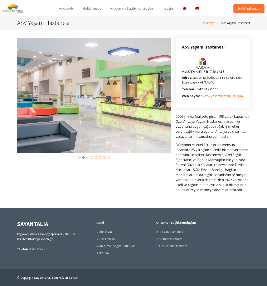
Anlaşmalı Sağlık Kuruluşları (132, 8)
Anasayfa (209, 23)
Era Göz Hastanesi (171, 231)
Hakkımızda (92, 8)
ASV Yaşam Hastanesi (173, 246)
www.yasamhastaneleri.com (223, 96)
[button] (79, 157)
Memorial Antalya (171, 238)
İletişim (168, 8)
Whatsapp (251, 8)
